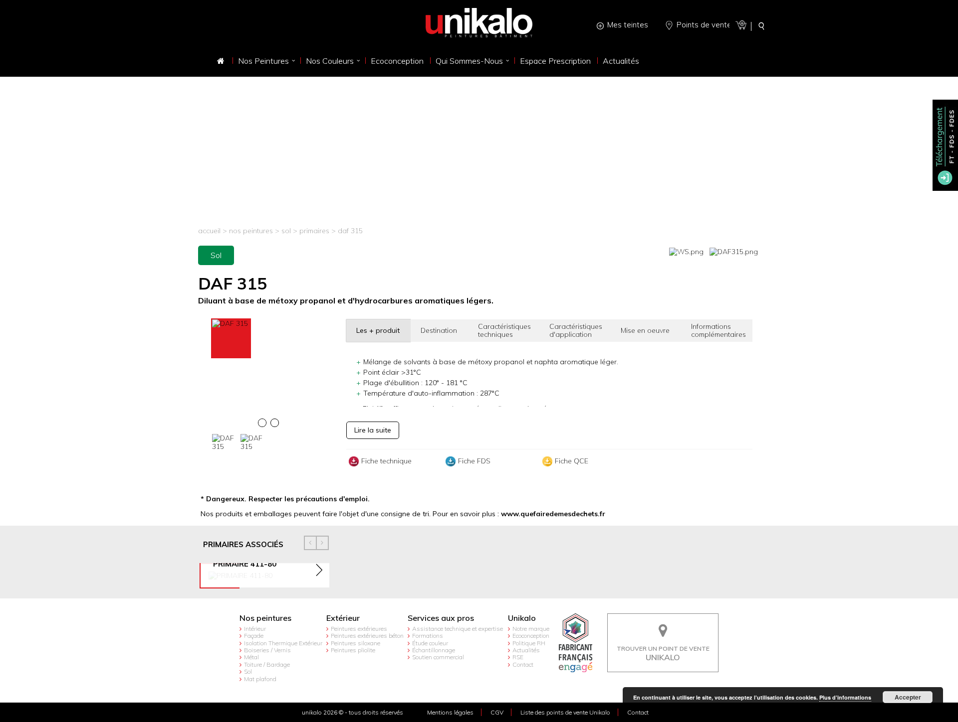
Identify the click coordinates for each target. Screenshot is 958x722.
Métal (251, 657)
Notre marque (530, 628)
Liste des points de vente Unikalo (565, 712)
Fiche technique (386, 460)
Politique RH (528, 643)
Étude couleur (430, 643)
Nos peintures (251, 230)
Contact (522, 664)
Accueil (209, 230)
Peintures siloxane (355, 643)
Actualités (526, 650)
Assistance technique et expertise (457, 628)
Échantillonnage (433, 650)
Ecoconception (530, 635)
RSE (517, 657)
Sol (286, 230)
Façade (253, 635)
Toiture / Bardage (267, 664)
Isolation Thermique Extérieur (283, 643)
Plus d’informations (845, 697)
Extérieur (343, 618)
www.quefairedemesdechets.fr (553, 513)
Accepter (908, 697)
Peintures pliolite (353, 650)
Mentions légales (450, 712)
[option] (268, 323)
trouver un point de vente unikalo (663, 621)
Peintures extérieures (359, 628)
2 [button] (276, 425)
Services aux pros (441, 618)
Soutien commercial (438, 657)
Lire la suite (372, 430)
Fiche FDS (474, 460)
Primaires (315, 230)
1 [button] (264, 425)
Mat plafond (260, 679)
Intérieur (255, 628)
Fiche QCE (571, 460)
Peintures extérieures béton (367, 635)
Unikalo (522, 618)
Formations (427, 635)
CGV (496, 712)
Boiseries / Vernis (267, 650)
